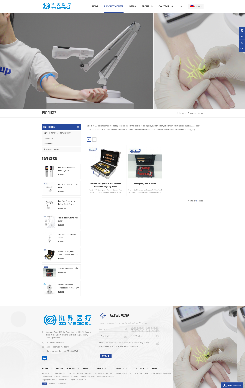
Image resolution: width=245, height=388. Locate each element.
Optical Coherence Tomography (57, 133)
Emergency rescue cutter (68, 268)
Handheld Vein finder (70, 376)
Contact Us (165, 6)
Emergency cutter (195, 113)
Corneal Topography (123, 373)
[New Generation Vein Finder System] (49, 171)
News (132, 6)
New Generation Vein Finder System (66, 169)
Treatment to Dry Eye (62, 373)
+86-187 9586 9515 (70, 351)
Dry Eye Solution (50, 138)
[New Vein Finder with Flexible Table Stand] (49, 205)
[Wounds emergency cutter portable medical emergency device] (49, 255)
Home (95, 6)
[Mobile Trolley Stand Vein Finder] (49, 222)
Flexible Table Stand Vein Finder (68, 186)
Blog (154, 368)
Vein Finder (48, 143)
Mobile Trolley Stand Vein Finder (68, 219)
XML (86, 380)
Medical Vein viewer (87, 376)
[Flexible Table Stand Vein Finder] (49, 188)
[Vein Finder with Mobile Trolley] (49, 238)
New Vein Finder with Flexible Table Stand (66, 203)
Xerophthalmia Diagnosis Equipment (99, 373)
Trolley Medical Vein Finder (161, 373)
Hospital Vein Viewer (141, 373)
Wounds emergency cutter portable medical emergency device (67, 253)
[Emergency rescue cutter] (49, 272)
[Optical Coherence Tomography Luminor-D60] (49, 288)
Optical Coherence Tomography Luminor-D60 (68, 286)
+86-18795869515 (57, 342)
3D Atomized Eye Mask (51, 376)
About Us (147, 6)
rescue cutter (78, 373)
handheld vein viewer (105, 376)
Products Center (65, 368)
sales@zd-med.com (60, 347)
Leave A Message (234, 385)
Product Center (114, 6)
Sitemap (140, 368)
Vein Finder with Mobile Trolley (67, 236)
